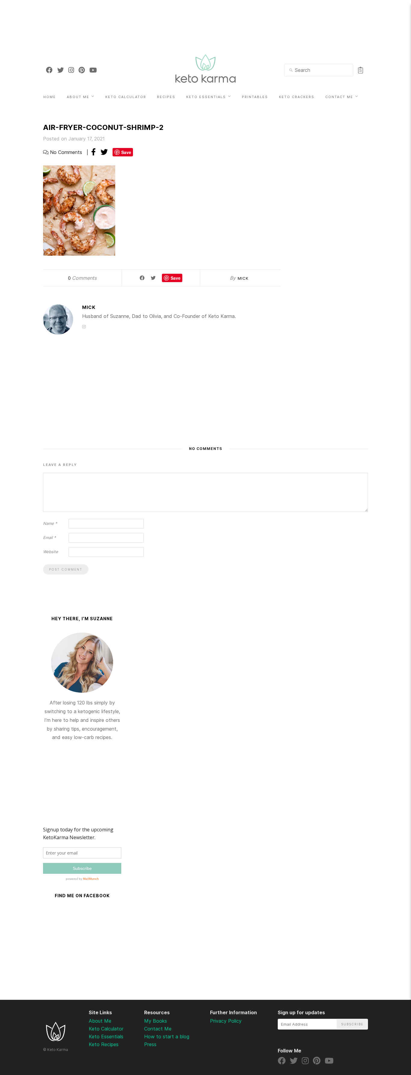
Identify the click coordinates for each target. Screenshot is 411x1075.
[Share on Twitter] (104, 152)
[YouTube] (93, 70)
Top (390, 1039)
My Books (155, 1021)
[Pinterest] (82, 70)
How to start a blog (166, 1036)
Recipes (166, 97)
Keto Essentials (206, 97)
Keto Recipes (104, 1044)
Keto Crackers (296, 97)
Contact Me (339, 97)
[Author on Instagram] (84, 326)
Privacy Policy (226, 1021)
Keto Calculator (125, 97)
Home (49, 97)
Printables (255, 97)
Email (49, 537)
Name (50, 523)
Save (126, 152)
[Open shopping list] (360, 70)
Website (50, 551)
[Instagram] (71, 70)
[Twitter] (60, 70)
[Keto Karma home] (55, 1039)
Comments (82, 278)
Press (150, 1044)
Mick (243, 278)
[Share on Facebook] (93, 152)
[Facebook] (49, 70)
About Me (78, 97)
